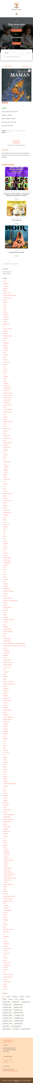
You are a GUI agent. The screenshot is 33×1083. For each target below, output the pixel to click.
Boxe (4, 352)
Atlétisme (5, 331)
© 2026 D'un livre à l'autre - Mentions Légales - (12, 1080)
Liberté (4, 657)
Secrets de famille (7, 898)
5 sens (4, 281)
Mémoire (5, 705)
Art (4, 326)
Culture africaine (7, 428)
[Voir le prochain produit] (30, 66)
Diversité (5, 454)
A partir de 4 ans (7, 1007)
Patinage (5, 781)
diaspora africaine (7, 442)
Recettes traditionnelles (8, 814)
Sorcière (5, 915)
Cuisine (5, 423)
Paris (4, 774)
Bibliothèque (6, 343)
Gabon (4, 574)
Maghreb (5, 676)
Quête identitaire (7, 809)
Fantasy (5, 545)
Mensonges (6, 707)
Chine (4, 374)
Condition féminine (7, 395)
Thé (4, 938)
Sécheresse (6, 893)
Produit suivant (25, 66)
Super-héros (6, 931)
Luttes (4, 674)
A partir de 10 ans (18, 1012)
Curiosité (5, 431)
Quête (4, 807)
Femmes (5, 555)
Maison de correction (8, 681)
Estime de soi (6, 524)
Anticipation (6, 319)
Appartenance (6, 324)
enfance (5, 503)
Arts (5, 464)
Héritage (5, 593)
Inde (4, 624)
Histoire (10, 192)
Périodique (5, 786)
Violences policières (8, 977)
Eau (4, 486)
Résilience (5, 833)
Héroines (5, 595)
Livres (4, 669)
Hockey (5, 603)
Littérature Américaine (9, 860)
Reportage (5, 828)
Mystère (6, 862)
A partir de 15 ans (18, 1020)
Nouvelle (6, 864)
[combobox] (16, 53)
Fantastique (6, 543)
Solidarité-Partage (7, 910)
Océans (5, 759)
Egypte (4, 496)
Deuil (4, 440)
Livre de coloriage (7, 664)
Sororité (5, 917)
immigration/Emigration (8, 619)
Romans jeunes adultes (9, 874)
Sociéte (5, 472)
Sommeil (5, 912)
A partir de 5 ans (18, 1007)
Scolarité (5, 891)
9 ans (16, 999)
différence (5, 445)
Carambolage (6, 362)
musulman (5, 729)
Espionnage (6, 852)
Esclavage (5, 515)
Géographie (6, 466)
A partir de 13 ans (18, 1018)
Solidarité (5, 905)
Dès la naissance (16, 1026)
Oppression (6, 762)
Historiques (6, 858)
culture (5, 426)
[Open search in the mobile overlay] (16, 56)
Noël (4, 745)
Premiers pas (6, 802)
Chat (4, 366)
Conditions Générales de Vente (23, 1081)
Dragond (5, 474)
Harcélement (6, 588)
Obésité (5, 757)
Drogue (5, 476)
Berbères (5, 338)
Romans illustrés (8, 872)
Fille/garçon (6, 564)
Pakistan (5, 769)
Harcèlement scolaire (8, 591)
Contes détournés (7, 412)
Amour (4, 307)
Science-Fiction (7, 880)
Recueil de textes (8, 868)
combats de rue (7, 385)
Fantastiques (7, 854)
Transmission (6, 953)
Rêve (4, 838)
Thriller (5, 882)
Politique (5, 793)
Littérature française (8, 662)
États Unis (5, 526)
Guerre (4, 581)
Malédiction (6, 688)
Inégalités (5, 626)
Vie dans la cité (7, 962)
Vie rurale (5, 967)
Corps (4, 414)
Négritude (5, 738)
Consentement (6, 402)
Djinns (4, 459)
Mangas (5, 693)
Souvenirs (5, 924)
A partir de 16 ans (7, 1023)
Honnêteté (5, 610)
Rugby (4, 889)
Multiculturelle (6, 721)
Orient (4, 764)
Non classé (6, 750)
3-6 (3, 996)
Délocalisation (6, 435)
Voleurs (5, 984)
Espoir (4, 519)
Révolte (5, 840)
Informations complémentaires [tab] (16, 145)
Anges (4, 309)
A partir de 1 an (26, 1002)
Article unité (6, 1026)
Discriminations (6, 447)
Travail (4, 955)
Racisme (5, 812)
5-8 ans (10, 999)
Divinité (5, 457)
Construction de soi (7, 404)
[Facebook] (5, 1061)
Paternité (5, 779)
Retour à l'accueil (7, 271)
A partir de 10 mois (7, 1015)
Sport (4, 927)
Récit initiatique (6, 817)
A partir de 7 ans (18, 1010)
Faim (4, 538)
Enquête (5, 505)
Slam (4, 903)
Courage (5, 416)
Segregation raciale (7, 901)
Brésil (4, 357)
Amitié (4, 305)
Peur (4, 788)
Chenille (5, 369)
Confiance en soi (7, 400)
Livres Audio (6, 672)
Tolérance (6, 908)
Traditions (5, 946)
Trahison (5, 950)
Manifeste (5, 695)
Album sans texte (7, 297)
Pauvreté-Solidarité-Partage (9, 783)
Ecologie (5, 491)
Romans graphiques (7, 884)
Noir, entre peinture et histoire (16, 252)
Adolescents (6, 286)
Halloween (5, 583)
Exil (4, 534)
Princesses (5, 805)
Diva (4, 452)
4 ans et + (14, 996)
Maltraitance (6, 690)
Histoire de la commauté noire (10, 600)
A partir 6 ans (15, 1002)
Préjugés (5, 800)
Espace (5, 517)
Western (5, 988)
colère (4, 378)
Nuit (4, 755)
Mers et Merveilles (7, 710)
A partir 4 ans (6, 1002)
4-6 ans (21, 996)
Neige (4, 740)
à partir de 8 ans (25, 1029)
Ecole (4, 488)
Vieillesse (5, 969)
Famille (5, 541)
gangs (4, 576)
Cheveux (5, 371)
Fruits (4, 567)
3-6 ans (8, 996)
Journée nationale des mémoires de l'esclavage (21, 192)
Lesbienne (5, 655)
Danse (4, 433)
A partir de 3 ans (18, 1004)
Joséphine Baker (7, 641)
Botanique (5, 350)
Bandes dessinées (7, 336)
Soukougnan (6, 919)
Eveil (4, 531)
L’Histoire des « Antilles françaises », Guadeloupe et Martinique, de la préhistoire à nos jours (16, 194)
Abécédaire (5, 283)
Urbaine (5, 960)
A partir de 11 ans (19, 1015)
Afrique (5, 290)
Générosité (5, 579)
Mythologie (5, 731)
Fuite (4, 569)
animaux (5, 312)
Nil (4, 743)
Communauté (6, 390)
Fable (4, 536)
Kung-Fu (5, 648)
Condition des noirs (7, 393)
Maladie (5, 686)
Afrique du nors (7, 293)
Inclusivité (5, 622)
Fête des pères (6, 560)
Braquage (5, 355)
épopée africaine (7, 512)
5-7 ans (4, 999)
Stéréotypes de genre (8, 929)
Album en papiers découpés (9, 295)
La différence (6, 650)
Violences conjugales (8, 974)
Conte (4, 407)
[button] (16, 14)
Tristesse (5, 958)
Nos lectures (6, 752)
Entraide (5, 507)
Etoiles (4, 529)
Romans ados (7, 870)
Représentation (6, 831)
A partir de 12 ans (7, 1018)
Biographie (5, 347)
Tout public (16, 1029)
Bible (4, 340)
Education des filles (8, 493)
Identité (5, 614)
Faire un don (7, 1041)
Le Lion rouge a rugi (16, 220)
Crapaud (5, 419)
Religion (5, 824)
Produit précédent (8, 66)
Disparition (5, 450)
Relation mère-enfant (8, 819)
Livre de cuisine (7, 667)
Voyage (5, 986)
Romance (5, 845)
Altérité (5, 302)
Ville (4, 972)
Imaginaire (5, 617)
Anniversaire (6, 316)
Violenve (5, 979)
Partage (5, 776)
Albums (13, 218)
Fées (4, 550)
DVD (4, 481)
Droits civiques (6, 479)
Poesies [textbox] (16, 53)
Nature (4, 736)
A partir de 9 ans (7, 1012)
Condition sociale (7, 397)
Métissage (5, 714)
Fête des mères (18, 130)
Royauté (5, 886)
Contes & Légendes (7, 409)
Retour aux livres (7, 273)
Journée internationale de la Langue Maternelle (14, 643)
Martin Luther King (7, 700)
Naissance (5, 733)
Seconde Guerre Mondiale (9, 896)
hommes (5, 605)
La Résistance (6, 652)
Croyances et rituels (8, 421)
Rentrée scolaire (7, 826)
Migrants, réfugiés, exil (8, 717)
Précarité (5, 798)
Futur (4, 572)
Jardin (4, 633)
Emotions (5, 498)
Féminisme (5, 553)
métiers (5, 712)
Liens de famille (7, 660)
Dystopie (5, 484)
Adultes (22, 999)
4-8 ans (8, 132)
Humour (5, 612)
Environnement (6, 510)
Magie (4, 679)
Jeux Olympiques (7, 638)
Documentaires (10, 130)
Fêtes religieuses (7, 562)
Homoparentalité (7, 607)
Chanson (5, 364)
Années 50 (5, 314)
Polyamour (5, 795)
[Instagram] (10, 1061)
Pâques (5, 771)
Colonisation (6, 383)
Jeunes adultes (7, 1029)
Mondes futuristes (7, 719)
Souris (4, 922)
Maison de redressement (9, 683)
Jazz (4, 636)
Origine (5, 767)
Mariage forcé (6, 698)
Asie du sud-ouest (7, 328)
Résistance (5, 836)
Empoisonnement (7, 500)
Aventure (5, 333)
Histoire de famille (7, 598)
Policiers (6, 866)
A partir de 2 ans (7, 1004)
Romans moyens (8, 876)
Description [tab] (16, 141)
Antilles (5, 321)
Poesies (24, 130)
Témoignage (6, 936)
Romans (5, 847)
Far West (5, 548)
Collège (5, 381)
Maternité (5, 702)
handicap (5, 586)
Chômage (5, 376)
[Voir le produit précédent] (3, 66)
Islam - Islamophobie (8, 631)
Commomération (7, 388)
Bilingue (5, 345)
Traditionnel (6, 943)
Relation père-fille (7, 821)
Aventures (6, 850)
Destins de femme (7, 438)
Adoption (5, 288)
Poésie (4, 790)
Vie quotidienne (6, 965)
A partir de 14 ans (7, 1020)
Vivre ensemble (6, 981)
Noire (4, 748)
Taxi (4, 934)
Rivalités (5, 843)
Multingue (5, 724)
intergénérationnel (7, 629)
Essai (4, 522)
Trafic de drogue (7, 948)
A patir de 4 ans (18, 1023)
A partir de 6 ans (7, 1010)
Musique (5, 726)
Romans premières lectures (10, 878)
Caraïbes (5, 359)
